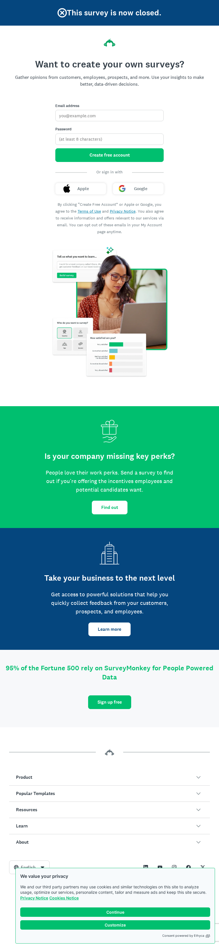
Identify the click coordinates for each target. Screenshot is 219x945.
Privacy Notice (34, 897)
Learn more (109, 629)
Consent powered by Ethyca (183, 936)
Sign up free (110, 702)
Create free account (110, 155)
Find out (109, 507)
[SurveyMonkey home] (109, 43)
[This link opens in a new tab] (146, 867)
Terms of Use (89, 211)
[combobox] (29, 867)
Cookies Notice (64, 897)
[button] (109, 777)
